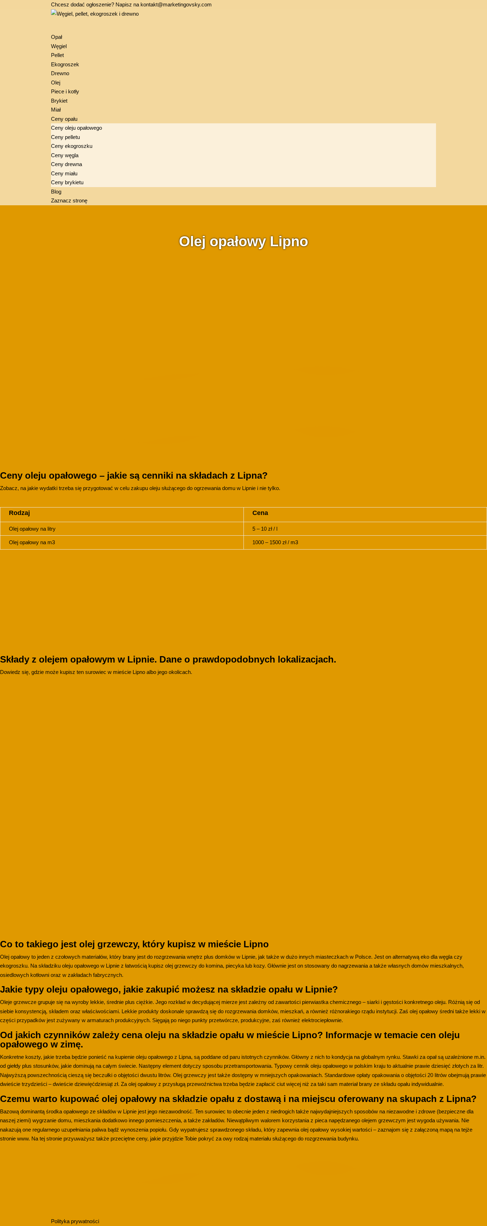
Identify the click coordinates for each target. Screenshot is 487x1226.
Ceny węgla (64, 155)
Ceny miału (64, 173)
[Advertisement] (214, 302)
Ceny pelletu (65, 137)
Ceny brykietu (67, 182)
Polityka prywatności (75, 1221)
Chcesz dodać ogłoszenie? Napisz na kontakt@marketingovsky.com (131, 4)
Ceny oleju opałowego (76, 128)
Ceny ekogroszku (71, 146)
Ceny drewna (66, 164)
